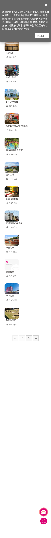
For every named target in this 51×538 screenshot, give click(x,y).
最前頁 (15, 338)
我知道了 (41, 35)
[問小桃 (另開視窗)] (43, 512)
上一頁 (22, 338)
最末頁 (36, 338)
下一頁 (29, 338)
